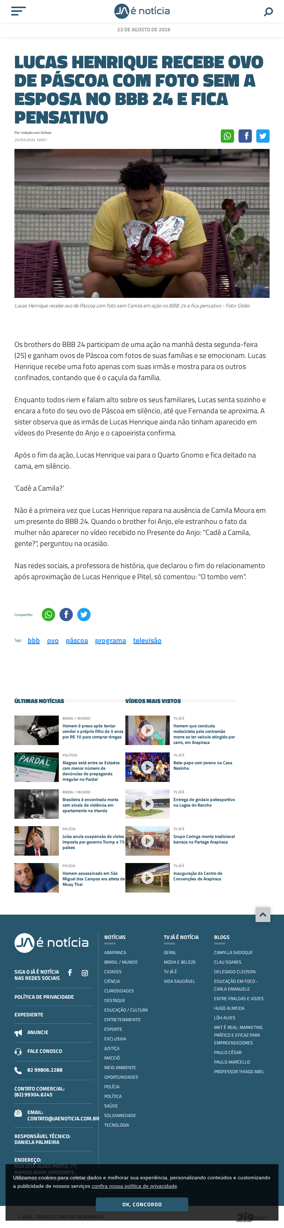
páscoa (77, 640)
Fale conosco (44, 1051)
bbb (34, 640)
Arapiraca (115, 952)
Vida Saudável (179, 981)
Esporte (113, 1029)
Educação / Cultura (126, 1009)
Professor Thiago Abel (239, 1071)
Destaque (114, 1000)
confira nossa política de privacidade (134, 1186)
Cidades (113, 971)
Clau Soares (227, 962)
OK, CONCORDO (142, 1204)
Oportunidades (121, 1077)
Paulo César (227, 1052)
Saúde (111, 1105)
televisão (147, 640)
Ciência (112, 981)
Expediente (28, 1014)
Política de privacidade (44, 997)
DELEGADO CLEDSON (235, 971)
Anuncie (37, 1032)
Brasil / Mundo (121, 962)
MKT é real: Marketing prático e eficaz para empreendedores (238, 1035)
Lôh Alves (225, 1017)
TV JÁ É (170, 971)
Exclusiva (115, 1038)
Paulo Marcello (232, 1061)
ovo (53, 640)
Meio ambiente (120, 1067)
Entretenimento (122, 1019)
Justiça (111, 1048)
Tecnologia (116, 1124)
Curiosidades (119, 990)
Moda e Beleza (180, 962)
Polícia (111, 1086)
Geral (170, 952)
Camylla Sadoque (233, 952)
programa (110, 640)
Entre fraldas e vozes (239, 998)
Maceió (112, 1057)
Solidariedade (120, 1115)
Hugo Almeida (229, 1008)
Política (113, 1096)
